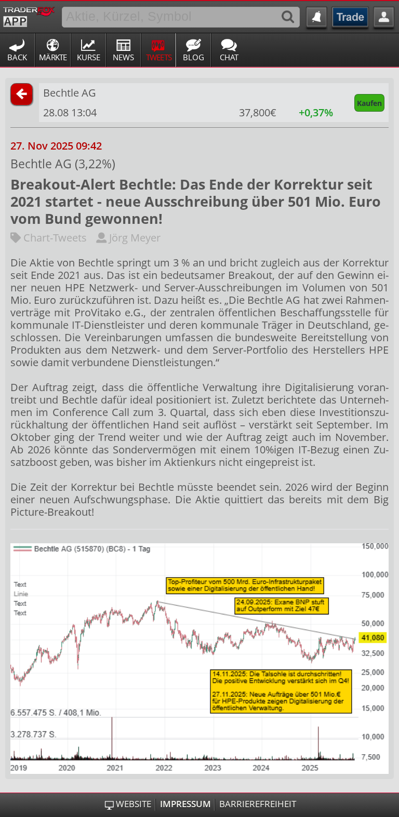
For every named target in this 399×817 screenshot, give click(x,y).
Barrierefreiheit (257, 804)
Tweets (159, 57)
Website (133, 804)
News (123, 57)
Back (17, 57)
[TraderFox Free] (29, 15)
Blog (193, 57)
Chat (229, 57)
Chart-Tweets (54, 238)
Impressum (185, 804)
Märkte (53, 57)
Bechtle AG (69, 93)
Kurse (88, 57)
